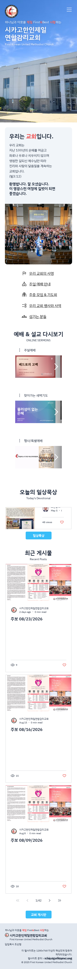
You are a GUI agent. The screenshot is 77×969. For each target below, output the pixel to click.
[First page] (17, 900)
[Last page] (59, 900)
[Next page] (49, 900)
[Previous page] (27, 900)
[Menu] (69, 9)
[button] (27, 350)
